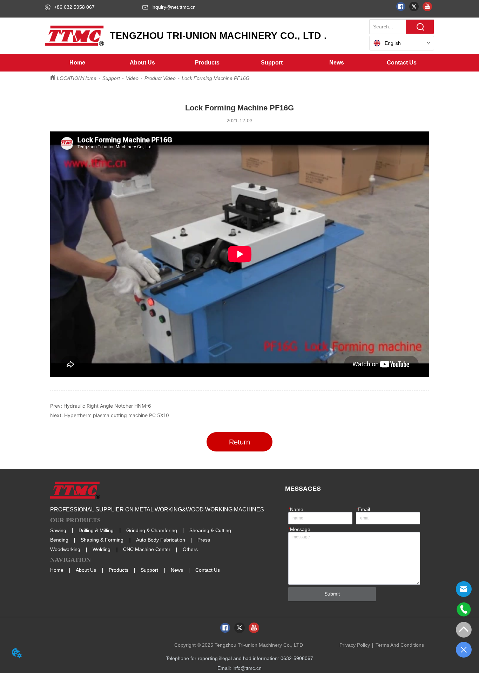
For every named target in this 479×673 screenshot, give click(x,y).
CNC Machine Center (146, 549)
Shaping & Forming (102, 540)
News (177, 570)
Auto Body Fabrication (160, 540)
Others (190, 549)
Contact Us (207, 570)
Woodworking (65, 549)
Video (132, 78)
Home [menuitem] (77, 63)
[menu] (239, 63)
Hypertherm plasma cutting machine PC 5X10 (116, 415)
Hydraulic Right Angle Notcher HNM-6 (107, 406)
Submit (332, 594)
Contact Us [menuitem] (402, 63)
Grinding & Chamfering (151, 530)
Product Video (160, 78)
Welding (101, 549)
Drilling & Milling (96, 530)
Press (203, 540)
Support (111, 78)
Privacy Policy (354, 645)
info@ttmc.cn (247, 668)
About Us (86, 570)
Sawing (58, 530)
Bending (59, 540)
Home (89, 78)
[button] (142, 62)
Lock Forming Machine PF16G (216, 78)
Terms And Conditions (400, 645)
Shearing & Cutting (210, 530)
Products (118, 570)
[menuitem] (142, 63)
